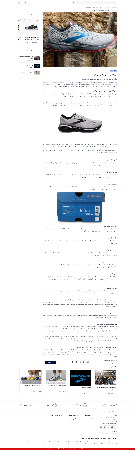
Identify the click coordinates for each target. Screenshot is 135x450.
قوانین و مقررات (72, 415)
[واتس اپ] (108, 426)
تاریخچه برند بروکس (29, 65)
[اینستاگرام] (112, 426)
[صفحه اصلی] (116, 10)
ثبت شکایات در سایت (55, 415)
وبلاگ (100, 7)
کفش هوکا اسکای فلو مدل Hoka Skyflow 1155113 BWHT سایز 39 (31, 38)
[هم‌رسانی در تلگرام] (80, 362)
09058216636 (105, 434)
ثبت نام (24, 3)
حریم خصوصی (88, 415)
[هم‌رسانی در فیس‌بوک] (72, 362)
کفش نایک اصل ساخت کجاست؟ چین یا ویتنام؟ (26, 57)
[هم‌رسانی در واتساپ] (88, 362)
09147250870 (113, 434)
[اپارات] (104, 427)
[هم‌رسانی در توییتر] (76, 362)
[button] (114, 382)
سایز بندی (107, 7)
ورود (27, 3)
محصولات (115, 7)
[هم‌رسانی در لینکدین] (84, 362)
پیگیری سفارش (87, 7)
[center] (74, 2)
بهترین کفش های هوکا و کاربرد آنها (33, 386)
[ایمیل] (101, 426)
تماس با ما (95, 7)
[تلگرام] (115, 426)
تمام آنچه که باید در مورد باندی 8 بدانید (26, 72)
